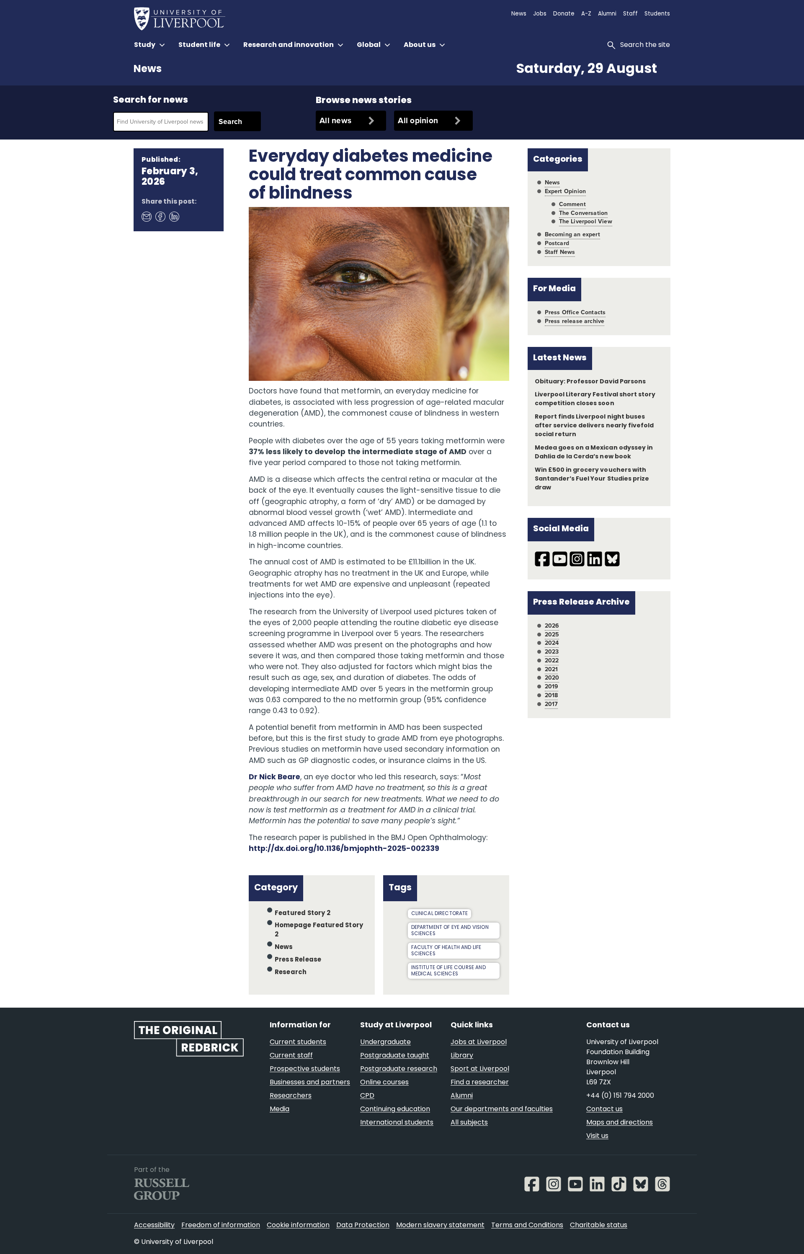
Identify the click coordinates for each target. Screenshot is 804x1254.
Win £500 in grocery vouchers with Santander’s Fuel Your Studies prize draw (592, 479)
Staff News (560, 252)
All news (335, 120)
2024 (552, 643)
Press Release (298, 960)
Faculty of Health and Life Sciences (446, 951)
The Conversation (583, 213)
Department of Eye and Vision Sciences (450, 930)
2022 (552, 660)
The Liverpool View (585, 221)
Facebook (160, 216)
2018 (551, 695)
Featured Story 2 (302, 913)
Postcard (557, 243)
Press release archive (575, 321)
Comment (572, 204)
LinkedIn (173, 216)
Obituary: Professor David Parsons (590, 382)
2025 (552, 634)
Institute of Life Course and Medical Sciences (448, 971)
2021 (551, 669)
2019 (552, 686)
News (148, 70)
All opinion (418, 120)
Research (291, 972)
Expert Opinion (565, 191)
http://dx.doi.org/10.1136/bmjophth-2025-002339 (345, 849)
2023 (552, 651)
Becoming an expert (572, 234)
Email (146, 216)
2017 (551, 704)
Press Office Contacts (575, 312)
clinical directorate (439, 913)
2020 (552, 677)
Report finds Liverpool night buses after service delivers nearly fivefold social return (594, 426)
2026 (552, 625)
